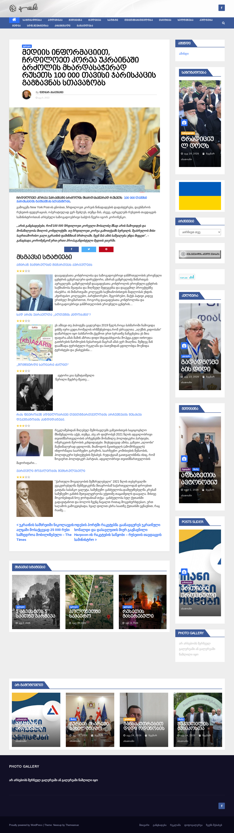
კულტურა (206, 20)
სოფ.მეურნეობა (38, 25)
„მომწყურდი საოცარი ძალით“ (42, 365)
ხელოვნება (186, 20)
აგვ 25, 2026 (191, 603)
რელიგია (94, 20)
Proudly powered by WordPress (26, 825)
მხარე (184, 582)
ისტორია (165, 20)
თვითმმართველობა (138, 20)
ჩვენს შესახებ (214, 825)
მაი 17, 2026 (191, 490)
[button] (223, 22)
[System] (200, 254)
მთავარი (144, 825)
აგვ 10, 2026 (191, 376)
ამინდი (184, 53)
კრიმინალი (63, 25)
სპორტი (112, 20)
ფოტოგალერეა (193, 825)
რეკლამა (175, 825)
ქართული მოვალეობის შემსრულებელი (50, 471)
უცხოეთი (27, 46)
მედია (16, 25)
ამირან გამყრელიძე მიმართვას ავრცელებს (54, 265)
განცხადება (160, 825)
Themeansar (72, 825)
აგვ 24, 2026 (134, 735)
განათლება (85, 25)
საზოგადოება (32, 20)
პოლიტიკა (55, 20)
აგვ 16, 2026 (191, 153)
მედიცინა (75, 20)
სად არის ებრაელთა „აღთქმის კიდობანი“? (53, 314)
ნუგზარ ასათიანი (51, 92)
